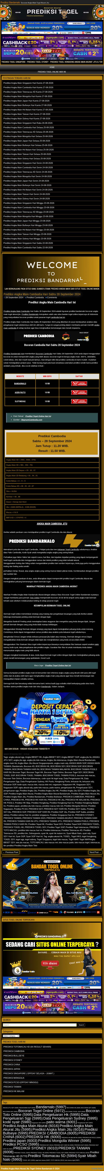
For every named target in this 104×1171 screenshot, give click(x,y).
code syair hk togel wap (52, 778)
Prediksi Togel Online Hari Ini (38, 416)
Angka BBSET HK (33, 757)
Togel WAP (73, 839)
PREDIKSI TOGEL (90, 824)
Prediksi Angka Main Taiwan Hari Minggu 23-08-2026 (27, 234)
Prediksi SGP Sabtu (77, 812)
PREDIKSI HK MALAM (13, 1091)
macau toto (32, 785)
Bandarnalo (46, 686)
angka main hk (10, 763)
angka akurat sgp (16, 757)
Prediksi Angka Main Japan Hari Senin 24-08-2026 (26, 181)
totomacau (95, 842)
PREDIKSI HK (17, 800)
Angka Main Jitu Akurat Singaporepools (35, 763)
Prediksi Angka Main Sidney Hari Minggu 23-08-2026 (27, 239)
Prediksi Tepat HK (36, 824)
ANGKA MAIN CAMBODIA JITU (52, 523)
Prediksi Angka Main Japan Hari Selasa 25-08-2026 (26, 141)
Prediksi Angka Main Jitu (15, 797)
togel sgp (20, 839)
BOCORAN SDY (57, 766)
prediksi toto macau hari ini (30, 830)
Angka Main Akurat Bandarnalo (81, 760)
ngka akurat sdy (26, 788)
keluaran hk (76, 781)
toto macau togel (82, 842)
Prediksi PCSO (21, 809)
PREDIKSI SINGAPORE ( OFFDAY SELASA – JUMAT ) (28, 1073)
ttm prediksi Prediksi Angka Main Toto (20, 845)
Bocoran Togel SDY (73, 772)
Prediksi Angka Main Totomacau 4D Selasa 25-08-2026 (28, 132)
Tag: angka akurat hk (53, 836)
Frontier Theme (97, 1168)
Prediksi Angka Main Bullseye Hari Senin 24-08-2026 (27, 185)
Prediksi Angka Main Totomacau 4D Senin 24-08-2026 (27, 172)
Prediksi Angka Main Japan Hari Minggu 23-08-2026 (26, 221)
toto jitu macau (22, 842)
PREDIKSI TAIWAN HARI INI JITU (22, 821)
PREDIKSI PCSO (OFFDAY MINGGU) (20, 1082)
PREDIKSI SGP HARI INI (38, 812)
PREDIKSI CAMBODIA (73, 797)
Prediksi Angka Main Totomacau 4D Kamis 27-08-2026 (28, 92)
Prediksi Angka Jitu (28, 791)
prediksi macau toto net (52, 806)
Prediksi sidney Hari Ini (20, 815)
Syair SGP (20, 836)
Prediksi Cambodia (35, 297)
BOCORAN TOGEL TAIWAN (29, 775)
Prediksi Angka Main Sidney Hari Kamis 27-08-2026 (26, 119)
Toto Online (34, 598)
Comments (52, 297)
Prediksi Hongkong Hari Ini (62, 803)
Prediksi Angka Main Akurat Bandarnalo (52, 794)
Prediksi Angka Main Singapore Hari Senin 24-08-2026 (28, 163)
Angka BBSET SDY (51, 757)
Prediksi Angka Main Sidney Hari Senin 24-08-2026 (26, 199)
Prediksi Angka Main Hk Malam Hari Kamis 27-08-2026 (28, 110)
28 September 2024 (14, 297)
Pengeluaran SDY (84, 788)
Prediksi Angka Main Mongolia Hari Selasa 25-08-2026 (28, 136)
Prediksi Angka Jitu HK (48, 791)
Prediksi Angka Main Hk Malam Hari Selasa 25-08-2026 (28, 150)
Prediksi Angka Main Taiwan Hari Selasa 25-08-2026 (27, 154)
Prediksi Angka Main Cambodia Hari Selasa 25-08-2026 (28, 127)
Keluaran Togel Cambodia (68, 549)
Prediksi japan (13, 806)
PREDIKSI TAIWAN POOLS (75, 821)
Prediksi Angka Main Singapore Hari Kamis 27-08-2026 (28, 83)
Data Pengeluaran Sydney (32, 781)
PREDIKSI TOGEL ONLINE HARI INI (52, 72)
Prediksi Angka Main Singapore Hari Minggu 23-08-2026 (28, 203)
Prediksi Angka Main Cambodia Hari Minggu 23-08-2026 (28, 207)
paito (97, 644)
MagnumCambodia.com (31, 420)
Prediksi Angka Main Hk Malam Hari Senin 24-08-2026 (28, 190)
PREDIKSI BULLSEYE (13, 1056)
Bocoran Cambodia (44, 354)
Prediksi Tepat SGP (72, 824)
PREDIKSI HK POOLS (91, 1137)
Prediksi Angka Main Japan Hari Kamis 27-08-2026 (26, 101)
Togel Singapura (44, 839)
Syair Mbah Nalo (74, 833)
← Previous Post (10, 852)
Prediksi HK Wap (22, 803)
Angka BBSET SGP (70, 757)
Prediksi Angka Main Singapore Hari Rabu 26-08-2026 (28, 123)
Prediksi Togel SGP (56, 827)
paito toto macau (41, 788)
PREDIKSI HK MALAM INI (77, 800)
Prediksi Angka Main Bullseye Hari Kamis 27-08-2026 (27, 105)
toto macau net (51, 842)
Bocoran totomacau (31, 778)
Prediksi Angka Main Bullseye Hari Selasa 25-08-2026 (27, 145)
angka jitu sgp (19, 760)
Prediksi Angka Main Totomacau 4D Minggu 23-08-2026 (28, 212)
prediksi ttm (23, 833)
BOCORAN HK (42, 766)
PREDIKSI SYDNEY (84, 815)
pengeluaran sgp (11, 791)
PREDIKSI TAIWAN (12, 818)
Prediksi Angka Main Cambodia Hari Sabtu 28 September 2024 (42, 294)
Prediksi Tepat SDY (54, 824)
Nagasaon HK (69, 785)
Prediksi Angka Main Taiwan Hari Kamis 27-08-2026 (26, 114)
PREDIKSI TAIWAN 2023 (33, 818)
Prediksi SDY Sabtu (77, 809)
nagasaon (57, 785)
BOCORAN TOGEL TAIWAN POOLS (59, 775)
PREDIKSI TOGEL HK (14, 827)
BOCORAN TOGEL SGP (75, 1111)
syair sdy (86, 833)
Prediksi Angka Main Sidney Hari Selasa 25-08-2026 (27, 159)
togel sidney (30, 839)
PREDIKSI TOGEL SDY (35, 827)
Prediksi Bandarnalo (10, 2)
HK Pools (49, 781)
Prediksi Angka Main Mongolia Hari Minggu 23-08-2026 (28, 216)
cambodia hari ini (58, 317)
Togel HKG (76, 836)
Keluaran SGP (10, 785)
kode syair (22, 785)
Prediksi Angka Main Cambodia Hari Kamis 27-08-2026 (28, 87)
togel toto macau (60, 839)
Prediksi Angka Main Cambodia (17, 311)
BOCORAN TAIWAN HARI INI (25, 769)
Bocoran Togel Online (54, 772)
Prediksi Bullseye (54, 797)
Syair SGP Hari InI (34, 836)
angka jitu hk (86, 757)
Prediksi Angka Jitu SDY (71, 791)
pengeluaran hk (68, 788)
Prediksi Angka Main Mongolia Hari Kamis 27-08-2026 (27, 96)
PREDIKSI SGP (19, 812)
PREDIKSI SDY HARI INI (55, 809)
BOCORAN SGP (73, 766)
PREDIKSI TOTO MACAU (79, 1152)
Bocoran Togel (19, 772)
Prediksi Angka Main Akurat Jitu (85, 794)
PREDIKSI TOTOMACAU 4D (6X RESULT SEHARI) (27, 1047)
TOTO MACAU (37, 842)
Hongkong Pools (62, 781)
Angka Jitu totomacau (56, 760)
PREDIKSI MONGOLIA (13, 1078)
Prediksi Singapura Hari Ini (62, 815)
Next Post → (95, 852)
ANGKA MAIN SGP (77, 763)
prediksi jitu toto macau (31, 806)
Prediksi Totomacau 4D (72, 830)
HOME (52, 67)
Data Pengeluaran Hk (73, 778)
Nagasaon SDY (83, 785)
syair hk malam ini (57, 833)
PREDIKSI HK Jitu (56, 800)
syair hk (44, 833)
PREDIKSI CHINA (11, 1065)
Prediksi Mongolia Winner (75, 806)
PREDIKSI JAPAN (11, 1069)
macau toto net (45, 785)
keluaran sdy (88, 781)
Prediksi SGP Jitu (59, 812)
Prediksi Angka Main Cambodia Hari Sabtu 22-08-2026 (28, 247)
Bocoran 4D (29, 766)
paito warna (54, 788)
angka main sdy (61, 763)
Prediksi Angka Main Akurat (21, 794)
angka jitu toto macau (36, 760)
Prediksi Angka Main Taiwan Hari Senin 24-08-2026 (26, 194)
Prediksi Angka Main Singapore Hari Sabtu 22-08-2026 (28, 243)
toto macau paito (66, 842)
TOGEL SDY (9, 839)
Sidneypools (34, 833)
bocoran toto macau (86, 775)
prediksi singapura (40, 815)
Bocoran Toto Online (13, 778)
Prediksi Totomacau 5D (52, 1156)
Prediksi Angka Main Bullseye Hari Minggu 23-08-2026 (28, 225)
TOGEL (66, 836)
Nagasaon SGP (11, 788)
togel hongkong (89, 836)
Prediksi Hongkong (40, 803)
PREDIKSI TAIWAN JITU (50, 821)
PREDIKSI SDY (36, 809)
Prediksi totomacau (51, 830)
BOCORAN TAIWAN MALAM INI (55, 769)
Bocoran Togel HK (35, 772)
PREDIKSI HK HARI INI (36, 800)
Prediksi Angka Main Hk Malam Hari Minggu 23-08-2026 (28, 230)
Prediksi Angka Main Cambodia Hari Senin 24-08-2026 (28, 167)
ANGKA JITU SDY (11, 1107)
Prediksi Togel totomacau (77, 827)
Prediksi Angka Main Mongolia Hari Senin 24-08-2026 (27, 176)
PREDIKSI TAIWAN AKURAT (59, 818)
